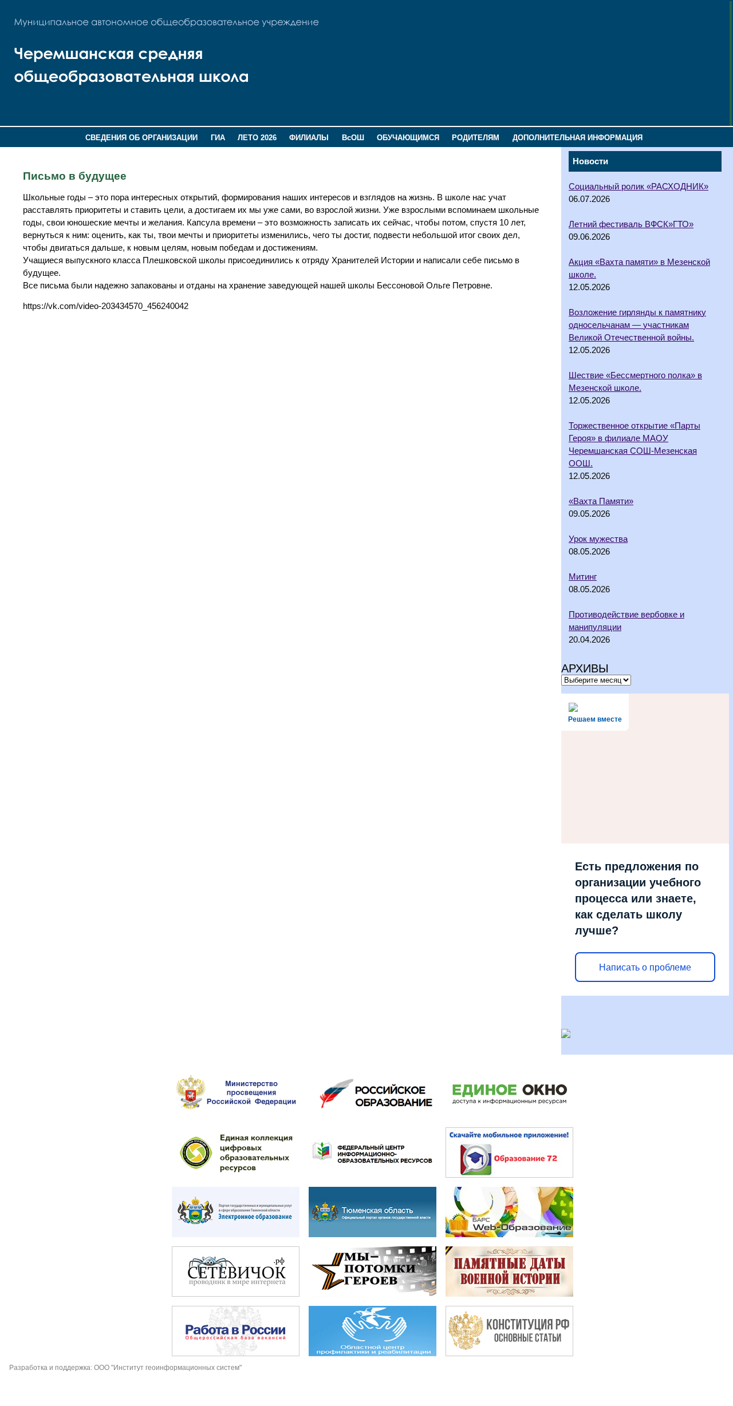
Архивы (585, 668)
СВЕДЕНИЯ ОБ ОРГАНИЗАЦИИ (141, 137)
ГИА (218, 137)
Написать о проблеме (645, 967)
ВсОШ (353, 137)
